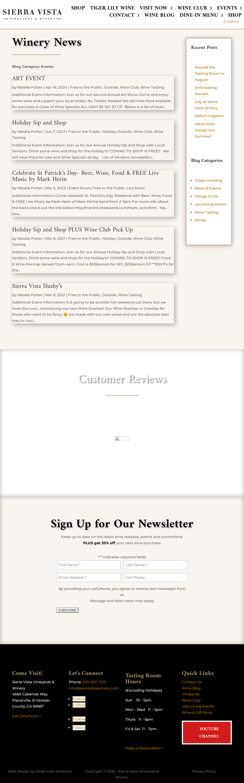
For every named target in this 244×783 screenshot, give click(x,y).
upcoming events (210, 204)
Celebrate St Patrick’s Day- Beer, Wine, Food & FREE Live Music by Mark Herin (85, 176)
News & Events (208, 188)
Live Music (136, 188)
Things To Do (206, 196)
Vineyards (191, 694)
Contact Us (192, 682)
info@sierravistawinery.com (94, 688)
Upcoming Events (198, 706)
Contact (121, 16)
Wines (200, 220)
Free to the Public (86, 87)
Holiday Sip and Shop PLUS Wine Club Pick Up (72, 229)
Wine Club (192, 9)
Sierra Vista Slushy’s (37, 286)
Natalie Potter (29, 87)
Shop (78, 9)
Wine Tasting (152, 87)
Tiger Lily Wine (112, 9)
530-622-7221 (94, 682)
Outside (111, 87)
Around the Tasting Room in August (209, 73)
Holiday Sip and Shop (39, 123)
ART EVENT (28, 78)
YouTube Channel (209, 732)
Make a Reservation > (144, 748)
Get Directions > (26, 716)
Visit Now (154, 9)
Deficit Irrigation (209, 116)
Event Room (80, 188)
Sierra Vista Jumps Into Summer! (205, 130)
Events (227, 9)
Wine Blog (159, 16)
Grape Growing (208, 180)
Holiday (109, 131)
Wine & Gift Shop (197, 712)
